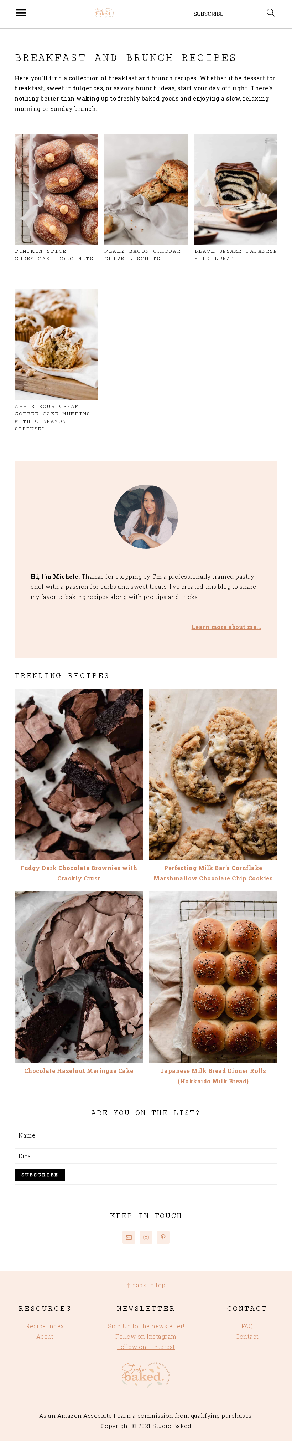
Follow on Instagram (146, 1336)
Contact (247, 1336)
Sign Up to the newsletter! (146, 1326)
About (45, 1336)
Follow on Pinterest (146, 1346)
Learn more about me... (226, 626)
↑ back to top (146, 1285)
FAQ (247, 1326)
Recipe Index (45, 1326)
